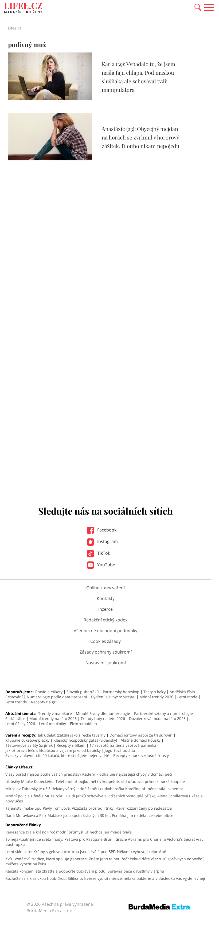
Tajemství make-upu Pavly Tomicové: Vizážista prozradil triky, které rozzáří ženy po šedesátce (88, 808)
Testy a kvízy (154, 691)
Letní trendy (16, 701)
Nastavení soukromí (105, 663)
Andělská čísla (182, 691)
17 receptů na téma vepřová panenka (122, 745)
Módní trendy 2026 (156, 696)
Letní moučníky (52, 723)
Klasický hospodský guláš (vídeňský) (85, 740)
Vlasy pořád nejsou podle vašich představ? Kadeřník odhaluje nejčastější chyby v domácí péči (88, 774)
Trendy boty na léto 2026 (103, 718)
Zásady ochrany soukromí (106, 652)
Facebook (106, 530)
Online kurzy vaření (105, 588)
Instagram (107, 541)
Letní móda (187, 696)
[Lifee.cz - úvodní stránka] (23, 8)
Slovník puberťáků (83, 691)
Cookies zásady (105, 641)
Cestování (14, 696)
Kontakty (106, 598)
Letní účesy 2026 (20, 723)
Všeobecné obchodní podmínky (105, 630)
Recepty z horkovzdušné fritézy (141, 755)
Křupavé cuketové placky (27, 740)
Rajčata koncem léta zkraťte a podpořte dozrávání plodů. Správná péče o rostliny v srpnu (84, 871)
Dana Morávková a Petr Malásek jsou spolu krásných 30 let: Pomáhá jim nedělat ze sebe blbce (89, 815)
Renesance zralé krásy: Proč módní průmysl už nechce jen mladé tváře (68, 832)
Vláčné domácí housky (141, 740)
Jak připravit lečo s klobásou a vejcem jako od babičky (53, 750)
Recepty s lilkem (71, 745)
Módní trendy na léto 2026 (53, 718)
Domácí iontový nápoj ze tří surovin (141, 735)
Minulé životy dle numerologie (103, 713)
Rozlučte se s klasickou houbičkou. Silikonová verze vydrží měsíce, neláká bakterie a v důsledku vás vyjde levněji (105, 878)
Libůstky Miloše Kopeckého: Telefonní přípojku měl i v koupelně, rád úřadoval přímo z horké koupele (95, 781)
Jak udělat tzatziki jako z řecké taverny (71, 735)
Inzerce (105, 609)
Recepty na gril (44, 701)
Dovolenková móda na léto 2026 (157, 718)
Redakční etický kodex (105, 620)
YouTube (105, 565)
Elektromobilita (83, 723)
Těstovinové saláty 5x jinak (29, 745)
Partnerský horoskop (121, 691)
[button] (198, 7)
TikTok (103, 553)
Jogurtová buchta (120, 750)
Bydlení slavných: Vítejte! (113, 696)
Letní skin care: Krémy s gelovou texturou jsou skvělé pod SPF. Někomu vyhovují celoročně (85, 851)
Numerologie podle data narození (57, 696)
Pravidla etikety (48, 691)
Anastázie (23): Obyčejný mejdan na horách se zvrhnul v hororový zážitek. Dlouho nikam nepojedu (140, 137)
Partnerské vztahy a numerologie (163, 713)
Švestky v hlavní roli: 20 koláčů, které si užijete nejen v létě (57, 755)
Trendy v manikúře (55, 713)
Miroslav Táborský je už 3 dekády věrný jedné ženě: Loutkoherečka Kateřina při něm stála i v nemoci (95, 788)
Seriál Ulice (15, 718)
